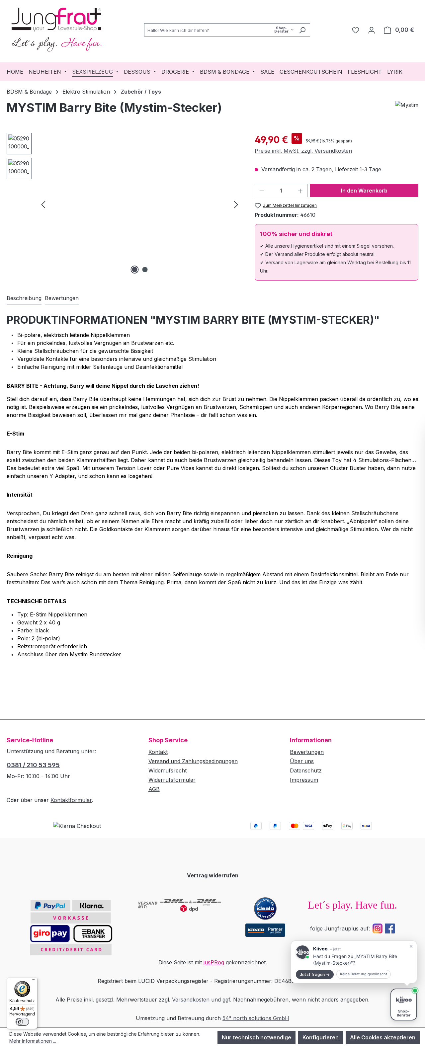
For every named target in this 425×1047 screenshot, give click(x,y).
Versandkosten (191, 999)
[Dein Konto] (372, 30)
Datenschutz (306, 770)
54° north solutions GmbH (255, 1018)
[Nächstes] (236, 204)
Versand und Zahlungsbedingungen (193, 761)
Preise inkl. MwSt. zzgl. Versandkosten (303, 150)
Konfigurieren (320, 1037)
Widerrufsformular (172, 779)
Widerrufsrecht (167, 770)
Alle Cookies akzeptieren (382, 1037)
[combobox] (219, 30)
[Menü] (34, 981)
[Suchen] (302, 30)
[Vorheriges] (43, 204)
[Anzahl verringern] (262, 190)
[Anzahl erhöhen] (300, 190)
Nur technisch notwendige (256, 1037)
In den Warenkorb (364, 190)
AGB (154, 789)
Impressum (304, 779)
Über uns (302, 761)
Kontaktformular (71, 800)
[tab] (24, 298)
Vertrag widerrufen (212, 875)
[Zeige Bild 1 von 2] (134, 269)
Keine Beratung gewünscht (363, 974)
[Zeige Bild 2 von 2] (144, 269)
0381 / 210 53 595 (33, 765)
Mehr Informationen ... (32, 1041)
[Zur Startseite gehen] (56, 28)
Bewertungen (307, 752)
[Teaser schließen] (411, 946)
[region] (124, 204)
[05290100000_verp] (139, 204)
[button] (354, 961)
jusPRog (214, 962)
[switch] (22, 1022)
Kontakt (158, 752)
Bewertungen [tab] (62, 298)
